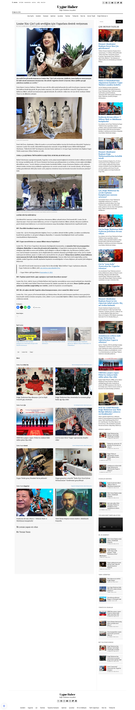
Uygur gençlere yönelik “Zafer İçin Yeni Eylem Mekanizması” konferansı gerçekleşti (72, 479)
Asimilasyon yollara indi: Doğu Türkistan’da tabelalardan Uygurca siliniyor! (114, 468)
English (43, 2)
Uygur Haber (67, 6)
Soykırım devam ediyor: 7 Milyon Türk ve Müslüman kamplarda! (31, 519)
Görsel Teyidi (91, 16)
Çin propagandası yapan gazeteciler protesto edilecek (114, 633)
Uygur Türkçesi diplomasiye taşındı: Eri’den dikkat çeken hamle (113, 456)
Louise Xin (24, 352)
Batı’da (83, 16)
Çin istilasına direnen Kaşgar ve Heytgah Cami (114, 598)
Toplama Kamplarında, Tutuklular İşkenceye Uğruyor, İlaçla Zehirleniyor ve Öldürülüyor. (79, 343)
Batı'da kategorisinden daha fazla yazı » (82, 364)
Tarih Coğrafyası (94, 708)
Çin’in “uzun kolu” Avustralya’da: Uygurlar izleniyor (114, 668)
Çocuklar (60, 16)
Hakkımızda (27, 2)
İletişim (21, 2)
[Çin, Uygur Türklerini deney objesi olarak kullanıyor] (54, 334)
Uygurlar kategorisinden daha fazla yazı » (81, 486)
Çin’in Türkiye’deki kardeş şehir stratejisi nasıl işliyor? (114, 623)
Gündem (38, 16)
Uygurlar (30, 708)
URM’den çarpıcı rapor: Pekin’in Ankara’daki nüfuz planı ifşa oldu (33, 439)
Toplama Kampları (53, 708)
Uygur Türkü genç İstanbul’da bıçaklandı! (31, 478)
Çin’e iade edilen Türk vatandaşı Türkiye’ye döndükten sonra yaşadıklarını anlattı (113, 505)
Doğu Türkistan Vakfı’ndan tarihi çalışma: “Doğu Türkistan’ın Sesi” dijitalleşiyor (108, 552)
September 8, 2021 (46, 272)
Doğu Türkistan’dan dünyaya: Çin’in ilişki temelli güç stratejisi (31, 398)
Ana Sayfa (30, 16)
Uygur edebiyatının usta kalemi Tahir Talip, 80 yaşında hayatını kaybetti (114, 565)
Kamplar (45, 16)
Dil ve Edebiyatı (82, 708)
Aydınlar (53, 16)
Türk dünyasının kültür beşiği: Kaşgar (113, 579)
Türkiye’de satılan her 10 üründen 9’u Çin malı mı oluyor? (114, 445)
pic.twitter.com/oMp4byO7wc (50, 268)
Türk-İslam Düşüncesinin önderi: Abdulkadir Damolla (72, 519)
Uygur (31, 352)
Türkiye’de (75, 16)
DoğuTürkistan (101, 16)
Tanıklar (67, 16)
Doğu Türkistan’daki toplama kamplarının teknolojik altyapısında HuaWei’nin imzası (27, 343)
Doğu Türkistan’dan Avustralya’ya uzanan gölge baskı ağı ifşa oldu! (73, 398)
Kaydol (34, 2)
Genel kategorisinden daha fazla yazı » (82, 445)
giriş (38, 2)
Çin (18, 352)
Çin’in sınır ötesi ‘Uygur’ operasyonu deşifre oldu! (71, 439)
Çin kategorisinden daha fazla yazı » (83, 405)
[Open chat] (4, 706)
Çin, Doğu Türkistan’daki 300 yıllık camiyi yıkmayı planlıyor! (114, 588)
